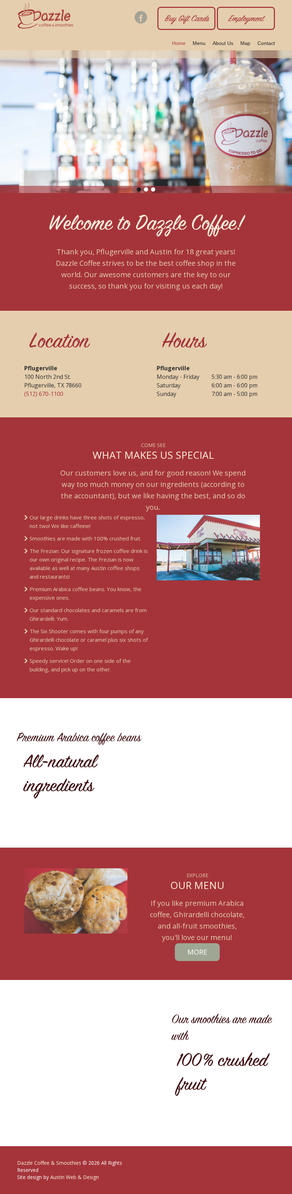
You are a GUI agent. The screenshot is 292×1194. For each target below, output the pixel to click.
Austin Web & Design (74, 1177)
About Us (223, 43)
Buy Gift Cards (187, 19)
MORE (197, 952)
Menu (199, 43)
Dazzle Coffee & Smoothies (49, 1162)
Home (179, 43)
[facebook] (141, 17)
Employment (246, 19)
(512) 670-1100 (43, 394)
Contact (266, 43)
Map (245, 43)
